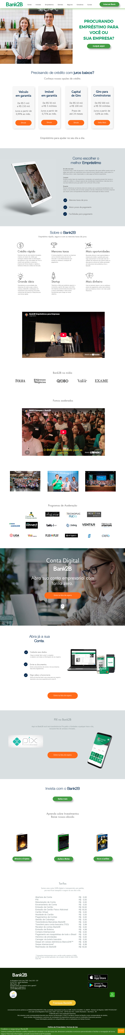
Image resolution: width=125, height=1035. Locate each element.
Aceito (121, 1031)
